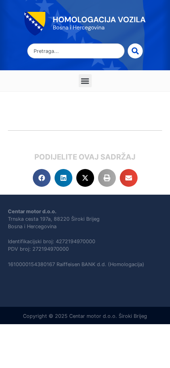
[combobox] (76, 50)
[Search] (135, 50)
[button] (85, 80)
